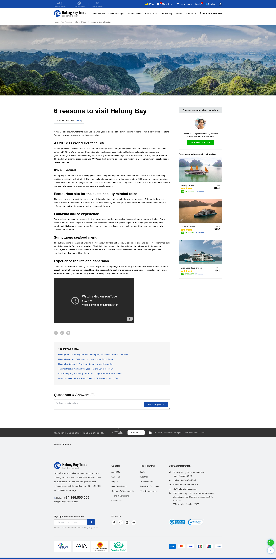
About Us (115, 472)
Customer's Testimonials (122, 491)
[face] (114, 522)
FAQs (142, 472)
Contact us (136, 432)
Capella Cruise (188, 227)
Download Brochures (149, 486)
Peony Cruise (187, 185)
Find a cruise (99, 13)
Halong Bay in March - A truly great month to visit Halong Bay (86, 364)
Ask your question (156, 404)
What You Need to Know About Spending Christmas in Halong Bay (88, 378)
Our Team (115, 477)
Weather (144, 477)
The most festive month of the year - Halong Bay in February (85, 369)
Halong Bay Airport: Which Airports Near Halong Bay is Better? (86, 359)
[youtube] (133, 522)
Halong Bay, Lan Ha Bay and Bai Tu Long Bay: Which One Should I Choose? (93, 354)
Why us (114, 481)
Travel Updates (147, 481)
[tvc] (118, 546)
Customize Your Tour (200, 142)
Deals (199, 4)
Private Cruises (134, 13)
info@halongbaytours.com (66, 502)
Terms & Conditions (120, 496)
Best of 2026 (151, 13)
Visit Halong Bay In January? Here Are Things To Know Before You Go (90, 373)
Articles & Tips (80, 22)
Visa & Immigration (148, 491)
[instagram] (127, 522)
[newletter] (91, 522)
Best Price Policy (118, 486)
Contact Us (191, 13)
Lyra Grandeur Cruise (191, 268)
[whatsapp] (271, 542)
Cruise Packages (116, 13)
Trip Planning (166, 13)
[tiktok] (120, 522)
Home (56, 22)
